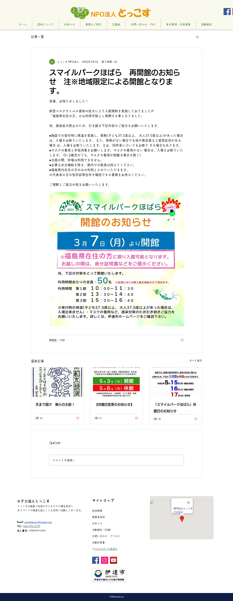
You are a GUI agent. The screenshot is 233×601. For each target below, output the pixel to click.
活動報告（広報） (102, 530)
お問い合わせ (99, 536)
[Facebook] (227, 11)
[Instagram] (104, 560)
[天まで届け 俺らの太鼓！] (57, 382)
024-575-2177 (31, 526)
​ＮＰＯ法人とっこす (33, 501)
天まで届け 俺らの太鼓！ (55, 404)
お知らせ (97, 523)
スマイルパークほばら (106, 549)
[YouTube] (113, 560)
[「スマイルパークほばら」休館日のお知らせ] (175, 382)
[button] (197, 36)
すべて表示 (195, 360)
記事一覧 (37, 36)
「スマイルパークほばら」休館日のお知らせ (175, 408)
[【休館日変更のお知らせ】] (116, 382)
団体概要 (97, 510)
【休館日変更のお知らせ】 (114, 404)
